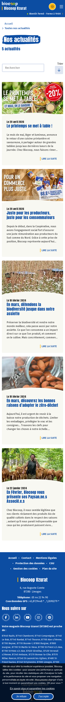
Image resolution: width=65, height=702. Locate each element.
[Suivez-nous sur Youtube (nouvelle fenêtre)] (28, 617)
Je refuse (21, 696)
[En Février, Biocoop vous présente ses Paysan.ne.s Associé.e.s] (32, 466)
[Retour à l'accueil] (10, 4)
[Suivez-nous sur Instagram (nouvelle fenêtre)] (38, 617)
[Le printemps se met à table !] (32, 100)
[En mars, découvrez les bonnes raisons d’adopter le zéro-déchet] (32, 374)
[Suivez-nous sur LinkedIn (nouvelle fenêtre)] (17, 617)
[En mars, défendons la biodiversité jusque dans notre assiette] (32, 278)
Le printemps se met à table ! (29, 126)
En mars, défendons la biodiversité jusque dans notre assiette (30, 309)
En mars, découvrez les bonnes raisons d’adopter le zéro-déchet (32, 403)
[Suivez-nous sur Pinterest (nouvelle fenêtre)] (49, 617)
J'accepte (43, 696)
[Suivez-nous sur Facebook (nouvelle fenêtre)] (6, 617)
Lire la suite (50, 158)
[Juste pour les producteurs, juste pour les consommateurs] (32, 187)
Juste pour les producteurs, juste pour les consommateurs (31, 215)
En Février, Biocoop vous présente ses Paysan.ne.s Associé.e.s (27, 497)
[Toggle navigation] (61, 8)
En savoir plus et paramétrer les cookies (32, 688)
